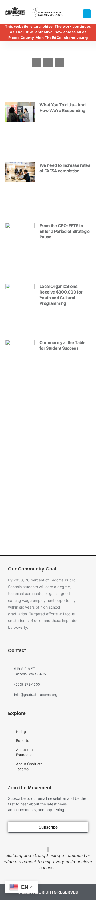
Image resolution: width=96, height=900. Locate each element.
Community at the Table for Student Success (62, 345)
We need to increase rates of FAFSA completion (64, 168)
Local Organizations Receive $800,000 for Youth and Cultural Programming (60, 295)
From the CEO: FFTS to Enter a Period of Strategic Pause (64, 231)
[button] (87, 13)
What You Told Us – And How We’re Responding (62, 107)
